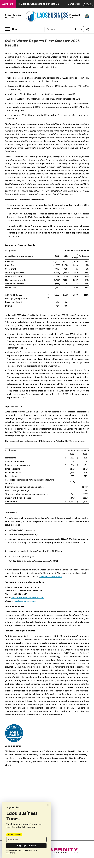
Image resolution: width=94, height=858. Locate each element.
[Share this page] (87, 29)
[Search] (75, 29)
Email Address (14, 834)
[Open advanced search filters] (81, 29)
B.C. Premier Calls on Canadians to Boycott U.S (32, 3)
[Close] (48, 805)
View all (88, 4)
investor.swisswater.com (51, 576)
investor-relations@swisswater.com (27, 597)
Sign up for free (26, 845)
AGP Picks (7, 4)
